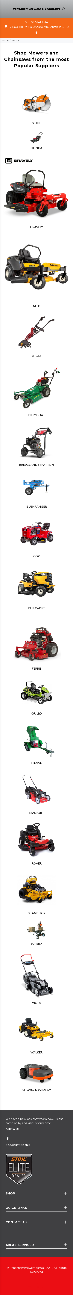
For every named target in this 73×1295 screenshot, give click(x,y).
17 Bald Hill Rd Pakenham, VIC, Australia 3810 (38, 27)
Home (5, 40)
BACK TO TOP (36, 1286)
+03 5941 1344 (38, 22)
